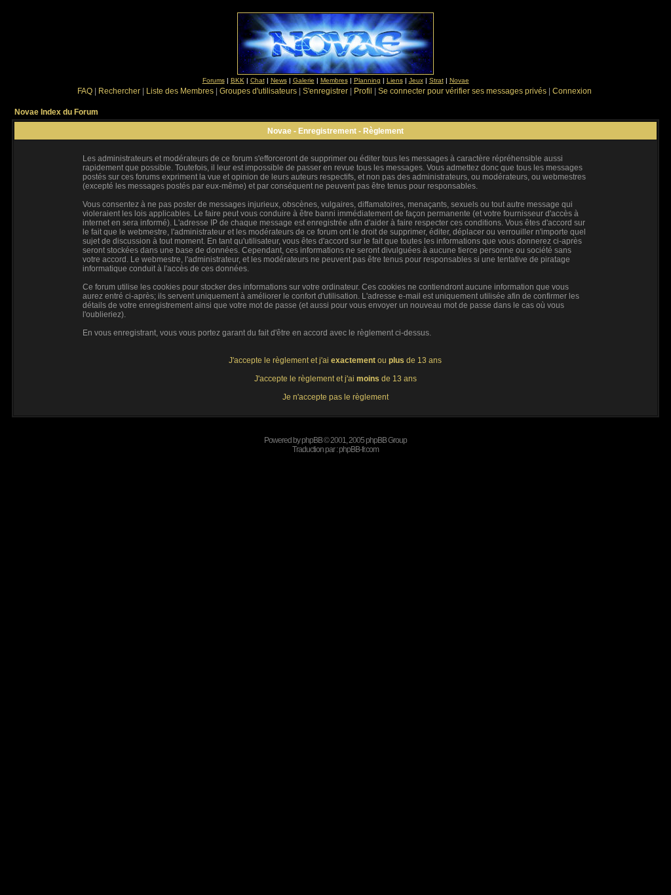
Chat (257, 80)
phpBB (311, 440)
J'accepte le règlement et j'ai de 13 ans (335, 378)
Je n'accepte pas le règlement (335, 397)
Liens (395, 80)
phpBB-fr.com (359, 449)
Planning (367, 80)
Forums (213, 80)
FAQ (84, 91)
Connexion (572, 91)
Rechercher (119, 91)
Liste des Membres (180, 91)
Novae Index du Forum (56, 112)
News (279, 80)
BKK (237, 80)
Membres (334, 80)
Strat (436, 80)
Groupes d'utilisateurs (258, 91)
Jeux (416, 80)
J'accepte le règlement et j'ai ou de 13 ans (335, 360)
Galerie (304, 80)
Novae (459, 80)
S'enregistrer (325, 91)
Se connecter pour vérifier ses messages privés (462, 91)
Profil (363, 91)
